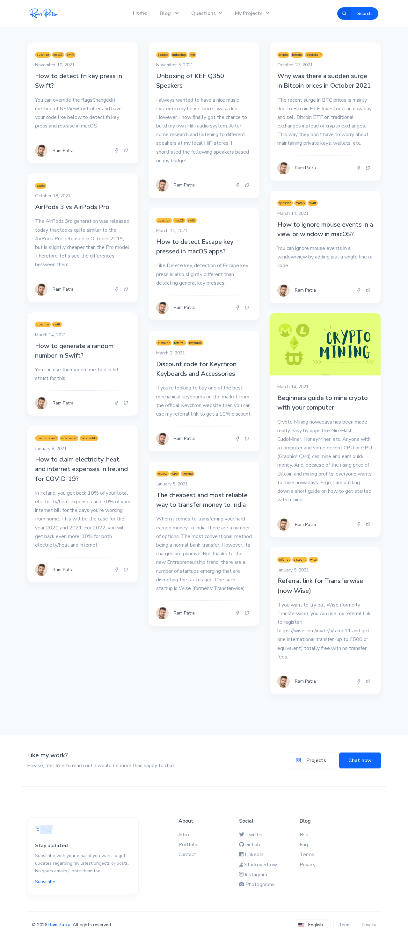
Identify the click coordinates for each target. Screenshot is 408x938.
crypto (283, 55)
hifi (192, 55)
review (162, 474)
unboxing (179, 55)
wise (174, 474)
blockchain (313, 55)
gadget (163, 55)
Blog (166, 13)
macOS (57, 55)
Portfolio (188, 844)
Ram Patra (59, 925)
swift (70, 55)
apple (41, 186)
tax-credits (89, 438)
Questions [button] (203, 13)
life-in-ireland (47, 438)
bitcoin (297, 55)
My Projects (249, 13)
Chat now (360, 760)
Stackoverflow (260, 864)
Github (252, 844)
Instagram (256, 874)
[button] (310, 924)
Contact (187, 854)
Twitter (254, 834)
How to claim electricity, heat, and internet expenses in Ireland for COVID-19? (81, 469)
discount (164, 343)
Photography (259, 884)
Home (140, 13)
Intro (183, 834)
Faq (304, 844)
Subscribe (45, 882)
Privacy (308, 864)
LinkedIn (254, 854)
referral (179, 343)
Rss (304, 834)
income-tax (69, 438)
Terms (307, 854)
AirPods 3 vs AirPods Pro (72, 207)
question (43, 55)
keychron (195, 343)
